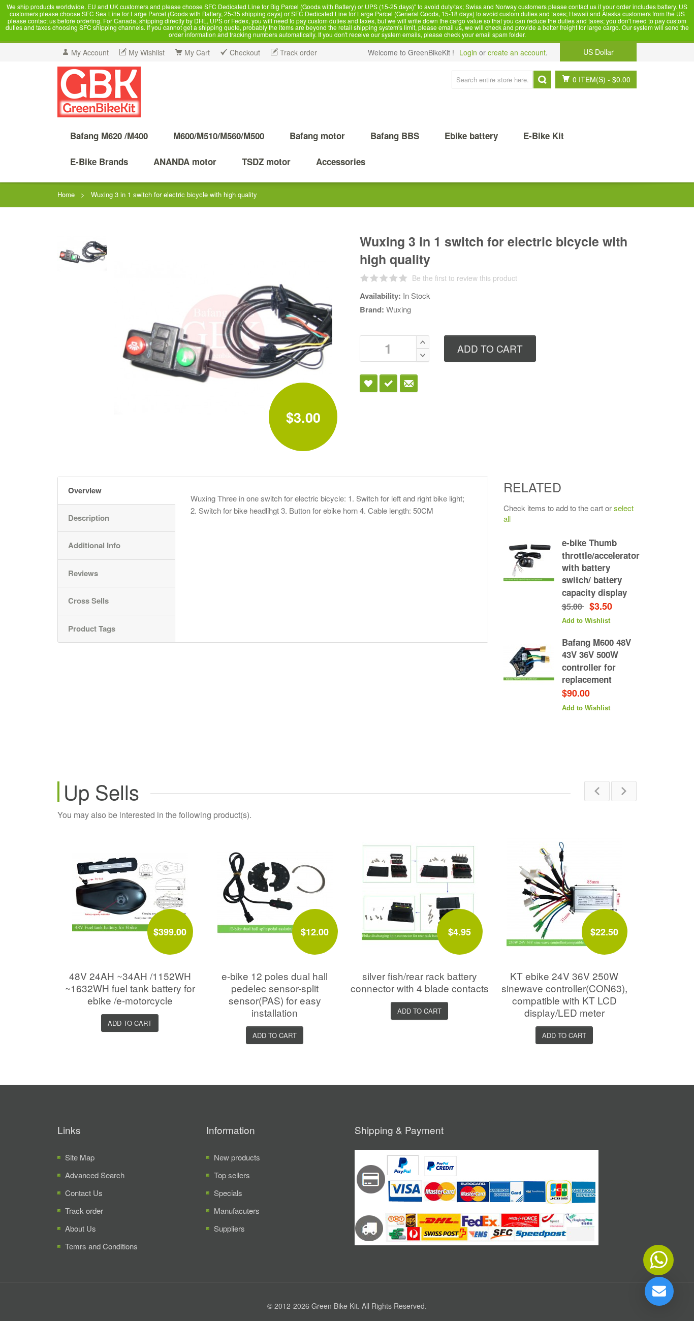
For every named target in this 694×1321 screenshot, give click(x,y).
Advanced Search (94, 1175)
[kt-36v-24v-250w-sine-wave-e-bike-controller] (564, 892)
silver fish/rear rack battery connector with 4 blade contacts (420, 982)
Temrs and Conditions (101, 1246)
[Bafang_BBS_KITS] (99, 92)
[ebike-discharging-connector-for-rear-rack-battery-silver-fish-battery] (420, 892)
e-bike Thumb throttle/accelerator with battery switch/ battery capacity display (601, 567)
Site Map (79, 1157)
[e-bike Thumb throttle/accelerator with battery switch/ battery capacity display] (528, 562)
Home (66, 194)
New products (237, 1157)
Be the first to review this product (464, 278)
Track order (84, 1210)
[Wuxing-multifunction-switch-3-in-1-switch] (82, 251)
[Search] (542, 79)
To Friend (409, 383)
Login (468, 52)
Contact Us (84, 1192)
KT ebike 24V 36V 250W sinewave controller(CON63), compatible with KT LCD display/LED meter (564, 994)
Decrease (422, 355)
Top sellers (232, 1175)
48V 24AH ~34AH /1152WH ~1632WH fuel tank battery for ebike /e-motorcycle (130, 988)
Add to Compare (388, 383)
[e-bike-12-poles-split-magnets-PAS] (275, 892)
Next (624, 791)
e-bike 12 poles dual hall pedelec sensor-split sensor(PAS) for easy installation (275, 994)
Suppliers (229, 1228)
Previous (597, 791)
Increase (422, 342)
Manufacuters (237, 1210)
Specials (228, 1192)
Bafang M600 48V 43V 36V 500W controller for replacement (596, 660)
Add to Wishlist (368, 383)
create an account (517, 52)
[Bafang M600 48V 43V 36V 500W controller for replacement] (528, 661)
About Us (80, 1228)
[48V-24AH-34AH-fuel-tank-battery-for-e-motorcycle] (130, 892)
